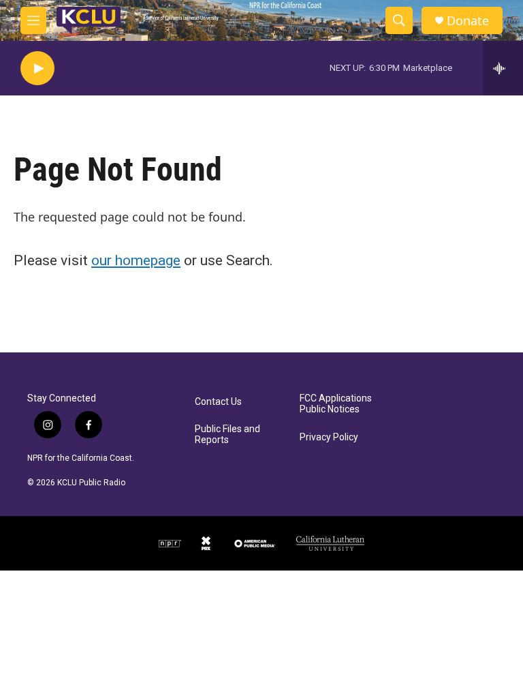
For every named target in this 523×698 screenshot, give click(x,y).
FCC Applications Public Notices (336, 403)
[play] (37, 68)
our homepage (135, 260)
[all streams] (503, 68)
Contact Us (218, 402)
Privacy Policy (329, 437)
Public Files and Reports (227, 434)
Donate (468, 21)
